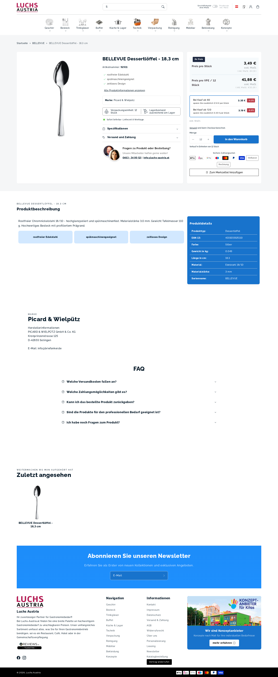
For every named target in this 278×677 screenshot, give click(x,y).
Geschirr (111, 604)
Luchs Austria (33, 672)
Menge (193, 133)
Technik (110, 630)
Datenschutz (154, 615)
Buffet (109, 620)
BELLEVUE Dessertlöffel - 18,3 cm (68, 43)
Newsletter (153, 651)
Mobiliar (110, 646)
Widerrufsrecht (155, 630)
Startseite (22, 43)
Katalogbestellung (157, 656)
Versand (193, 128)
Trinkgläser (112, 615)
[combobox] (135, 6)
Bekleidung (112, 651)
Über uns (152, 635)
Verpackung (113, 635)
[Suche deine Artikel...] (163, 7)
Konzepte (111, 656)
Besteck (110, 610)
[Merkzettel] (244, 7)
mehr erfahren (222, 642)
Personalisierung (156, 641)
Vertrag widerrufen (159, 662)
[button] (257, 6)
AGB (149, 625)
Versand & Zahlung (158, 620)
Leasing (151, 646)
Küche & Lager (114, 625)
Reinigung (111, 641)
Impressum (153, 610)
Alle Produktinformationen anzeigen (124, 90)
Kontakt (151, 604)
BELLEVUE (38, 43)
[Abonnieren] (164, 575)
